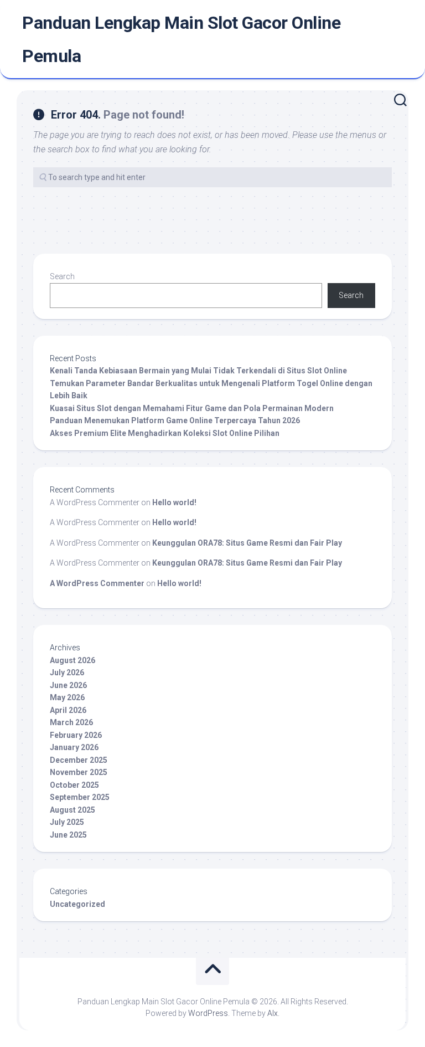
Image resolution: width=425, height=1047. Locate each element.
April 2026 (68, 710)
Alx (272, 1013)
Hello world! (174, 502)
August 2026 (72, 660)
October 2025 (74, 785)
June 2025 (68, 834)
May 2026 (67, 697)
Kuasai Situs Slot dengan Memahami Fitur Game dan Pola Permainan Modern (192, 408)
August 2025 (72, 809)
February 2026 (76, 735)
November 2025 (78, 772)
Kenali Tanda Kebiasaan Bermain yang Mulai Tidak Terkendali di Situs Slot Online (198, 370)
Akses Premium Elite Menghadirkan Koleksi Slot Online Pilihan (164, 433)
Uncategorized (77, 904)
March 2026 (71, 722)
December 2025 (78, 760)
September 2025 (80, 797)
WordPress (208, 1013)
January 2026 (74, 747)
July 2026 (67, 672)
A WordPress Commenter (97, 583)
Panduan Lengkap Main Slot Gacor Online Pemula (181, 39)
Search (62, 276)
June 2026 (68, 685)
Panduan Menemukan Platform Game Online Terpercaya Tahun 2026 (175, 420)
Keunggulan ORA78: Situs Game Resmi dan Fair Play (247, 542)
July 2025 (67, 822)
